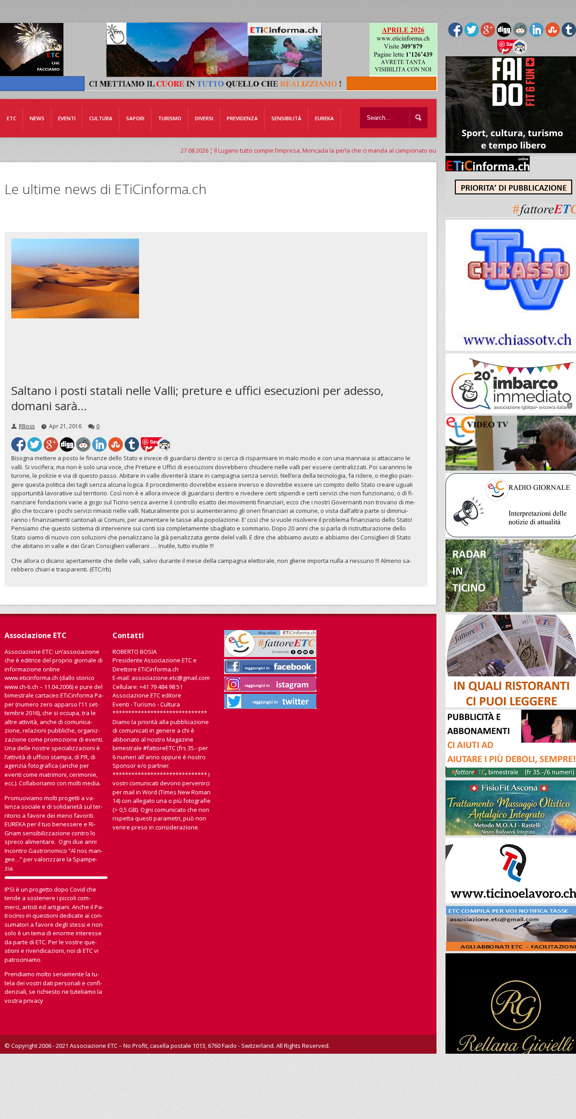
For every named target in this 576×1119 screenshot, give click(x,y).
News (37, 118)
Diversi (204, 118)
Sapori (135, 118)
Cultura (100, 118)
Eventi (67, 118)
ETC (11, 118)
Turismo (169, 118)
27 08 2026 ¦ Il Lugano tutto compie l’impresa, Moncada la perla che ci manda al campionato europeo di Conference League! (301, 150)
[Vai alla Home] (220, 86)
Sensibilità (286, 118)
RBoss (27, 426)
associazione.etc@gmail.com (170, 678)
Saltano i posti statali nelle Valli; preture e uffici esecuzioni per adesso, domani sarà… (197, 398)
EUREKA (324, 118)
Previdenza (242, 118)
